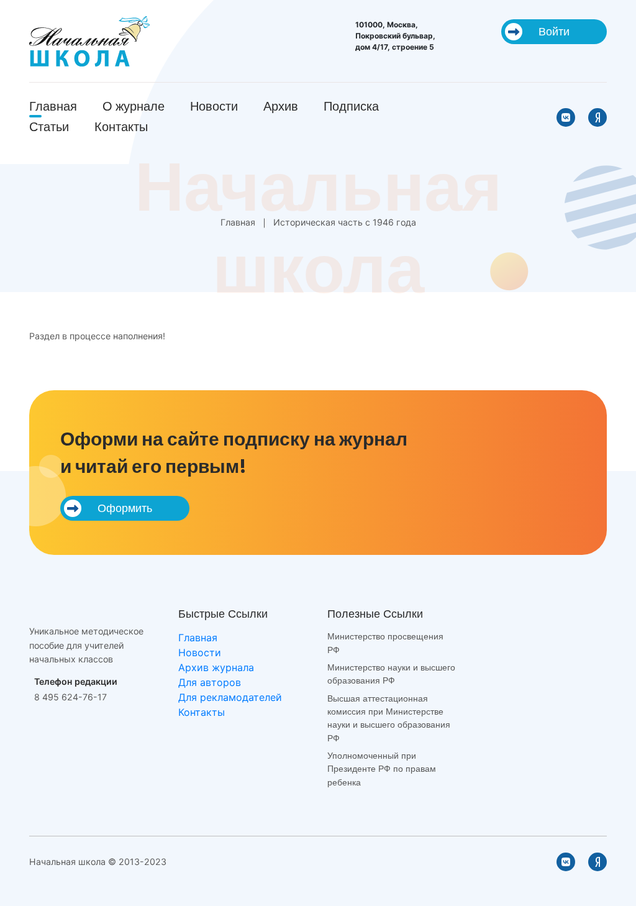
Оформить (125, 508)
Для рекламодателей (230, 697)
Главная (53, 106)
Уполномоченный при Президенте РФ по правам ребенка (381, 769)
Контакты (121, 126)
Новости (214, 106)
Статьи (49, 126)
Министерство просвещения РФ (385, 643)
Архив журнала (216, 667)
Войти (554, 31)
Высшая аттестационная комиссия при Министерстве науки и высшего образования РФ (388, 718)
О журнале (133, 106)
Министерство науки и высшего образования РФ (391, 674)
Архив (280, 106)
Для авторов (209, 682)
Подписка (351, 106)
